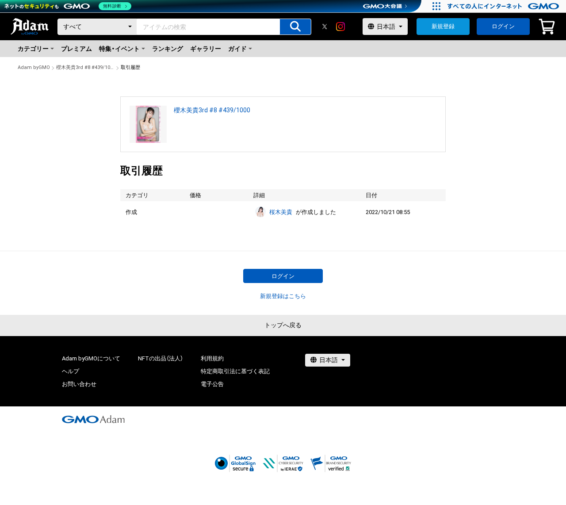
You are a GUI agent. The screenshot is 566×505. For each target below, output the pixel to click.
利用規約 (212, 358)
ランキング (167, 49)
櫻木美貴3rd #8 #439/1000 (85, 67)
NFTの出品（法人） (160, 358)
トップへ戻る (283, 325)
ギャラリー (205, 49)
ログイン (503, 26)
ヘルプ (70, 371)
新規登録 (443, 26)
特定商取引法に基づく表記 (235, 371)
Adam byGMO (34, 67)
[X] (324, 26)
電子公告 (212, 384)
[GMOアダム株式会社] (93, 419)
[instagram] (340, 26)
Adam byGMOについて (91, 358)
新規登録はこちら (283, 296)
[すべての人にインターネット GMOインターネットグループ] (504, 6)
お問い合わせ (79, 384)
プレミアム (76, 48)
